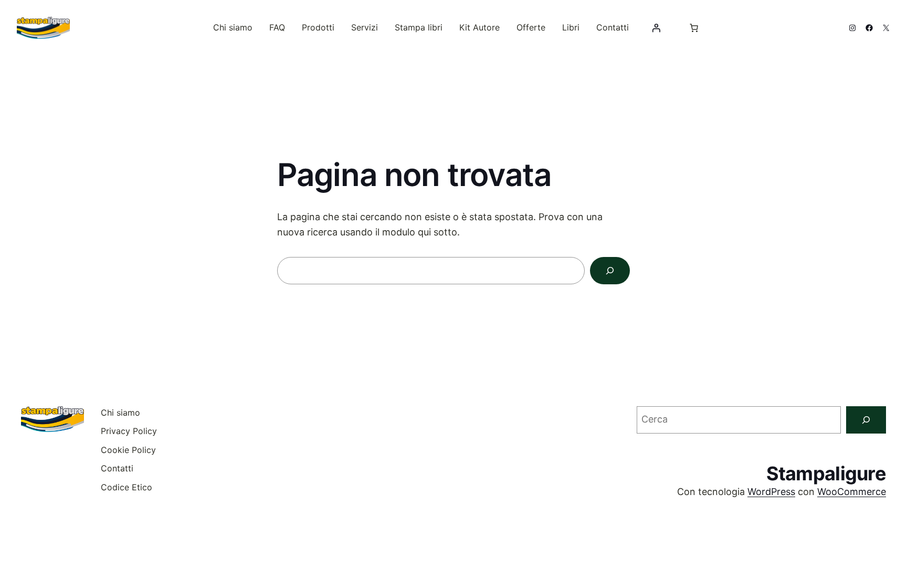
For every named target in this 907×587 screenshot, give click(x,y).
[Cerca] (610, 270)
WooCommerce (851, 491)
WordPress (771, 491)
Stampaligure (826, 473)
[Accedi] (656, 27)
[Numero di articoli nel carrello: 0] (693, 27)
